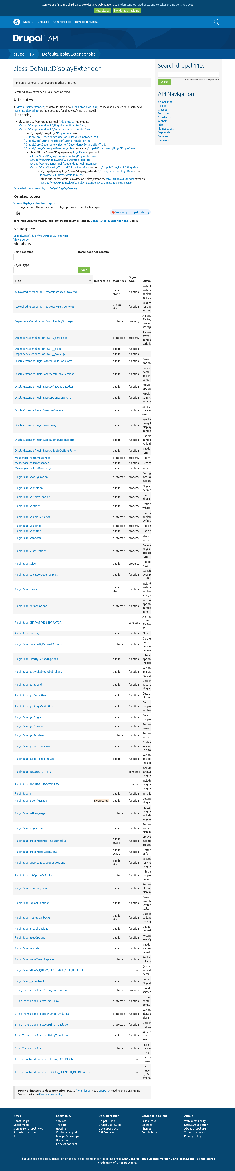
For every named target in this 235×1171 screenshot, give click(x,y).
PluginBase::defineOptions (31, 605)
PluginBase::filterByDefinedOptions (36, 659)
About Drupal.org (195, 1128)
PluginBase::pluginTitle (29, 828)
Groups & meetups (67, 1136)
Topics (162, 105)
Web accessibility (195, 1121)
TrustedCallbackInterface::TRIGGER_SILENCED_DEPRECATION (53, 1072)
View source (21, 239)
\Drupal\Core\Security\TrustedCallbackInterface (59, 167)
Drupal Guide (107, 1121)
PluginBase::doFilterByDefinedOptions (38, 644)
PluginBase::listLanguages (31, 813)
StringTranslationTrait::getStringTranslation (42, 1024)
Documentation (109, 1115)
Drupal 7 (28, 21)
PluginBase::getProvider (29, 726)
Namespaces (166, 128)
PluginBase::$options (27, 505)
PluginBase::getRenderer (30, 735)
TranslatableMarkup (84, 106)
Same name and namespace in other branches (47, 82)
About (188, 1115)
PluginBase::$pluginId (28, 525)
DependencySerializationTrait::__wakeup (40, 354)
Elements (163, 140)
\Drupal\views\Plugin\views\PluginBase (59, 174)
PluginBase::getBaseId (28, 684)
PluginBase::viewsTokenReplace (34, 959)
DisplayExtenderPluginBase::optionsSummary (43, 397)
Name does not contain (93, 251)
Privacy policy (192, 1136)
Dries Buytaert (126, 1162)
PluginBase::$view (25, 563)
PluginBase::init (24, 793)
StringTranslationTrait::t (30, 1048)
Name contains (23, 251)
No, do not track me (126, 10)
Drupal (190, 1158)
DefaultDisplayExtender (119, 178)
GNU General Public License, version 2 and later (153, 1158)
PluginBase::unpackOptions (31, 928)
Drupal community (50, 1094)
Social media (21, 1124)
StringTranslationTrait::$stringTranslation (41, 990)
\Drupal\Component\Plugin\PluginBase (111, 148)
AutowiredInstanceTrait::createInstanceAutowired (46, 291)
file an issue (83, 1090)
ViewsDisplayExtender (30, 106)
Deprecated (165, 132)
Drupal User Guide (110, 1124)
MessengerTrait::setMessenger (33, 468)
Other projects (62, 21)
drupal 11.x (23, 54)
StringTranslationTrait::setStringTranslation (42, 1035)
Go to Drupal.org (16, 22)
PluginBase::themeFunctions (32, 902)
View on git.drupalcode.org (132, 212)
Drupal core (148, 1121)
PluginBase (67, 121)
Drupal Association (196, 1124)
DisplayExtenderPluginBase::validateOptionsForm (45, 450)
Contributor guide (67, 1132)
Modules (146, 1124)
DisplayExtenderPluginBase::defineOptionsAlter (44, 386)
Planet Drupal (21, 1121)
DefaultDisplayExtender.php (69, 54)
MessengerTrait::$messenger (32, 457)
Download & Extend (154, 1115)
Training (61, 1124)
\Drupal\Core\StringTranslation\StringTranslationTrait (58, 140)
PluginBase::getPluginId (29, 717)
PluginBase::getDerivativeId (31, 695)
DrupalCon (62, 1140)
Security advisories (25, 1132)
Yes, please (102, 10)
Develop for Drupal (86, 21)
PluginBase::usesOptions (30, 937)
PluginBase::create (26, 589)
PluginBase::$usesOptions (30, 550)
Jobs (16, 1136)
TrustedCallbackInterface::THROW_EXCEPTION (44, 1059)
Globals (162, 121)
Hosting (61, 1128)
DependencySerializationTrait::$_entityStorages (44, 321)
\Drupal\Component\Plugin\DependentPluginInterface (63, 163)
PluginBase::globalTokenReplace (35, 758)
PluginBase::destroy (27, 633)
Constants (164, 117)
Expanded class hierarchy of (45, 188)
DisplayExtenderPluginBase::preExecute (39, 410)
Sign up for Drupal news (28, 1128)
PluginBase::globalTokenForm (33, 746)
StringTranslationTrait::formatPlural (37, 1000)
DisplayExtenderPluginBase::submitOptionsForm (45, 439)
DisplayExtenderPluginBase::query (36, 425)
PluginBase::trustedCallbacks (32, 917)
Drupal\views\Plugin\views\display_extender (40, 235)
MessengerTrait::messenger (32, 462)
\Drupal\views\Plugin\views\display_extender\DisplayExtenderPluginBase (86, 182)
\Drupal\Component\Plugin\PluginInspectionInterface (52, 125)
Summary (148, 280)
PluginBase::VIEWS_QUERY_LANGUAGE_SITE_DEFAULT (49, 970)
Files (160, 124)
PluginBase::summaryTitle (31, 888)
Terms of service (194, 1132)
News (17, 1115)
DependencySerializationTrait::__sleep (38, 348)
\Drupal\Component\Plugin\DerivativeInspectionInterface (54, 129)
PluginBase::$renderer (28, 538)
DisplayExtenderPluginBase (116, 171)
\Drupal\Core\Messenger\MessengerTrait (50, 148)
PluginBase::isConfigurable (31, 800)
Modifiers (119, 280)
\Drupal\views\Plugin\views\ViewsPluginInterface (60, 159)
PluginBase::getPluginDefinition (34, 706)
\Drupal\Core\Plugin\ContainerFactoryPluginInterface (63, 156)
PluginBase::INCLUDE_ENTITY (33, 771)
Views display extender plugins (34, 203)
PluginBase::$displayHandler (32, 496)
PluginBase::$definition (29, 488)
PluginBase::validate (27, 948)
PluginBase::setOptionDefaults (33, 875)
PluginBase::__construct (29, 981)
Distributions (149, 1132)
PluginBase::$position (28, 530)
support (104, 1090)
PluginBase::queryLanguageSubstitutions (40, 862)
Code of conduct (66, 1143)
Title (53, 281)
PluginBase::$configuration (31, 477)
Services (163, 136)
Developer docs (108, 1128)
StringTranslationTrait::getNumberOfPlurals (42, 1013)
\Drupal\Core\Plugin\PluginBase (120, 167)
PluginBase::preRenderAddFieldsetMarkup (41, 840)
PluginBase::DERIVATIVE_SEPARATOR (38, 622)
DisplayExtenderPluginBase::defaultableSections (44, 373)
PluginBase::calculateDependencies (36, 574)
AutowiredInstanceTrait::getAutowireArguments (44, 306)
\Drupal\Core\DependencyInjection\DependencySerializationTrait (64, 144)
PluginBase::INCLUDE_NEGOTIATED (37, 784)
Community (63, 1115)
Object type (21, 265)
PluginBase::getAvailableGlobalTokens (38, 671)
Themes (146, 1128)
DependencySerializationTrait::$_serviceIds (41, 337)
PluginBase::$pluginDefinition (33, 516)
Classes (162, 109)
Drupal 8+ (43, 21)
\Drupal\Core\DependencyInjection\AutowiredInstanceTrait (61, 136)
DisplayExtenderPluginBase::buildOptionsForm (43, 361)
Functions (164, 113)
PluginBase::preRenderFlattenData (36, 851)
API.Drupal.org (107, 1132)
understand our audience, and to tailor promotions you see (155, 4)
